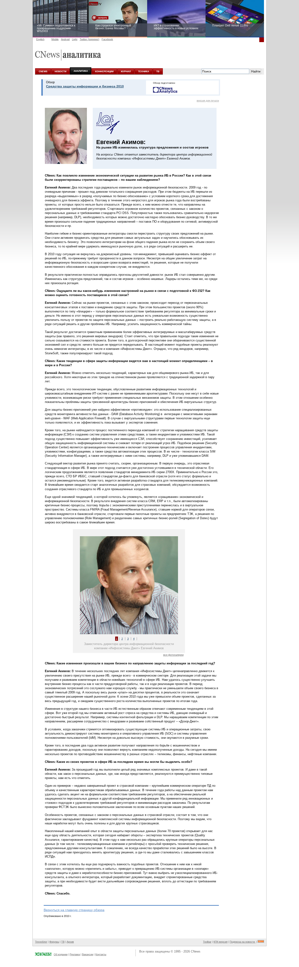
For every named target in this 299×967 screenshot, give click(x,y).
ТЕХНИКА (143, 71)
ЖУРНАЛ (126, 71)
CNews (195, 951)
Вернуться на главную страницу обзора (74, 910)
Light (74, 39)
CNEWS (43, 71)
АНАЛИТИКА (81, 71)
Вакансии (87, 954)
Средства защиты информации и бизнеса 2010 (85, 86)
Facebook (107, 39)
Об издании (61, 954)
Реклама (75, 954)
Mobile (55, 39)
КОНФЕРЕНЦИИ (104, 71)
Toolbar (207, 941)
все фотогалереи (173, 654)
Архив (70, 941)
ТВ (157, 71)
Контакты (100, 954)
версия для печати (208, 100)
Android (65, 39)
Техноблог (41, 941)
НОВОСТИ (60, 71)
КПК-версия (221, 941)
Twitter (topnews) (89, 39)
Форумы (54, 941)
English (40, 39)
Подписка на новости (243, 941)
